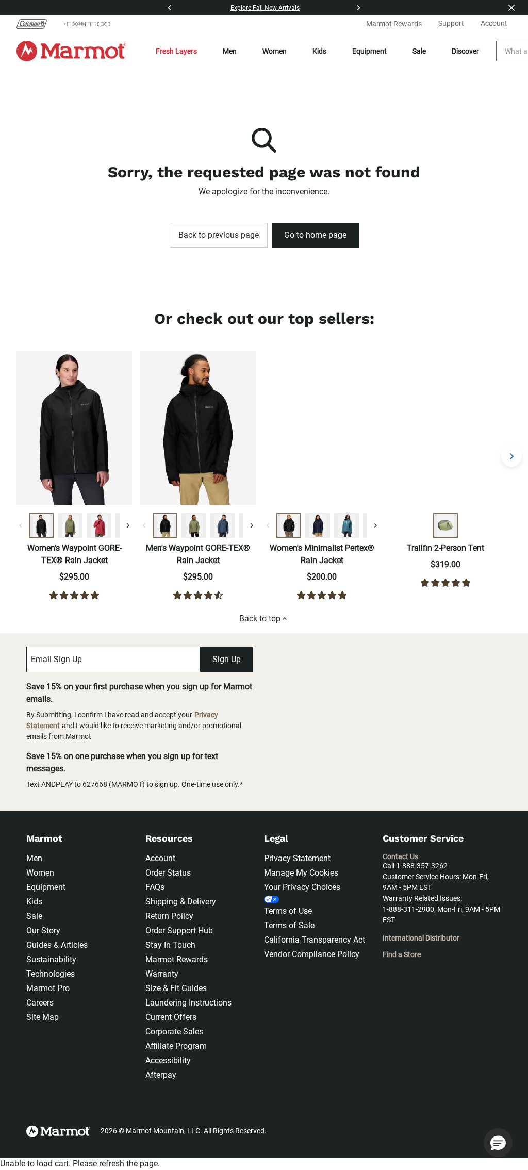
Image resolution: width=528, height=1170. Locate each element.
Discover (465, 51)
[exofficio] (87, 23)
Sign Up (226, 659)
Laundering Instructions (188, 1003)
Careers (40, 1003)
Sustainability (51, 959)
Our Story (43, 930)
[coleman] (35, 23)
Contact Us (400, 856)
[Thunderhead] (222, 525)
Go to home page (315, 235)
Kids (319, 51)
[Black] (41, 525)
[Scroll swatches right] (128, 525)
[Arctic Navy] (317, 525)
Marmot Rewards (176, 959)
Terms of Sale (289, 925)
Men (230, 51)
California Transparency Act (314, 940)
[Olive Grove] (70, 525)
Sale (419, 51)
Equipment (369, 51)
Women (274, 51)
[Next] (358, 8)
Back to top (259, 618)
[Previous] (169, 8)
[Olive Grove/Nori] (445, 525)
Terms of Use (288, 911)
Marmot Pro (48, 988)
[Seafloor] (346, 525)
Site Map (42, 1017)
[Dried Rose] (99, 525)
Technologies (50, 974)
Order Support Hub (179, 930)
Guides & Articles (57, 945)
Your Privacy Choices (302, 887)
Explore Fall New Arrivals (265, 7)
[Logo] (71, 51)
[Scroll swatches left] (20, 525)
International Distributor (421, 938)
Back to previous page (218, 235)
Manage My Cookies (301, 873)
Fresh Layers (176, 51)
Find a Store (402, 954)
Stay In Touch (170, 945)
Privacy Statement (297, 858)
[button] (498, 1142)
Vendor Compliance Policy (311, 954)
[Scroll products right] (511, 456)
